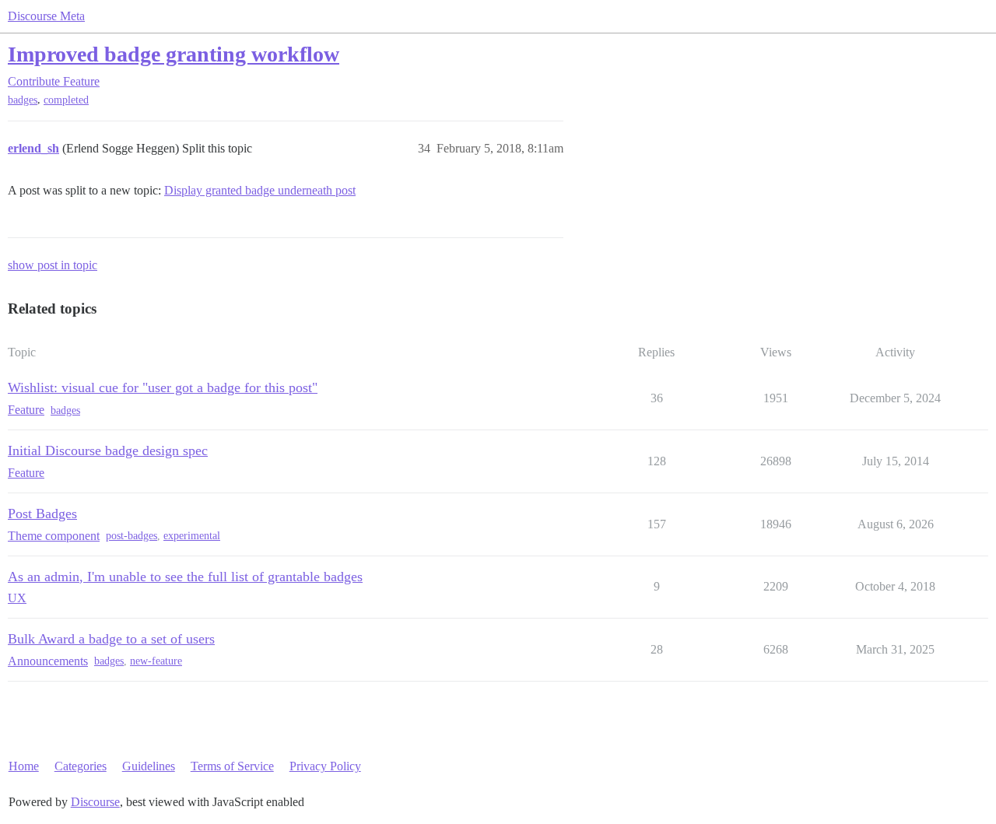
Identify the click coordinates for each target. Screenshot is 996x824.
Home (24, 766)
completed (66, 100)
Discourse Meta (46, 16)
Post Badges (42, 513)
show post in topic (52, 265)
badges (22, 100)
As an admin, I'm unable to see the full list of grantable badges (185, 576)
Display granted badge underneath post (260, 190)
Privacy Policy (325, 766)
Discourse (95, 801)
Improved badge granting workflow (173, 54)
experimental (191, 536)
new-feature (156, 661)
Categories (80, 766)
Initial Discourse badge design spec (108, 450)
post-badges (131, 536)
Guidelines (148, 766)
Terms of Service (232, 766)
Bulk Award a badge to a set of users (111, 639)
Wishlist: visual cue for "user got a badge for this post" (162, 387)
